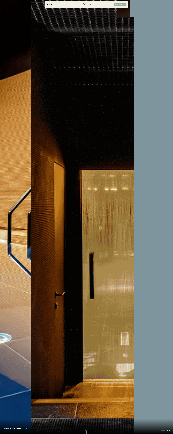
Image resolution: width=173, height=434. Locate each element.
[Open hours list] (26, 428)
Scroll (86, 430)
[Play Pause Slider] (169, 430)
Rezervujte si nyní (120, 4)
